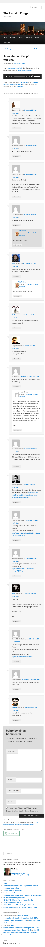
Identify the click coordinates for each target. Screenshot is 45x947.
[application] (22, 76)
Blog (5, 37)
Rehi (5, 883)
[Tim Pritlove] (7, 875)
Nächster (38, 49)
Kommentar (12, 751)
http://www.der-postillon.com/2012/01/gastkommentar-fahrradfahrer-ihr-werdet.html (25, 494)
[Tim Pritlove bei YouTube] (19, 872)
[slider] (37, 76)
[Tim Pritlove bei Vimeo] (15, 872)
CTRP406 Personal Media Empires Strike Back (19, 905)
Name (11, 779)
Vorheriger (7, 49)
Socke (14, 315)
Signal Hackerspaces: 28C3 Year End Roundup (20, 907)
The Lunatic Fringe (15, 13)
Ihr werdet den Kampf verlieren (14, 897)
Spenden (29, 37)
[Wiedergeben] (6, 76)
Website (10, 802)
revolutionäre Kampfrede (14, 68)
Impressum (7, 42)
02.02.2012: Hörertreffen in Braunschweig (18, 900)
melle (13, 263)
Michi (13, 594)
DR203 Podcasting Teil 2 (12, 902)
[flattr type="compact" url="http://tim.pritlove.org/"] (20, 874)
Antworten (16, 128)
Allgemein (35, 82)
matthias (15, 707)
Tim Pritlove (24, 82)
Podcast (6, 84)
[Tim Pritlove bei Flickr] (17, 872)
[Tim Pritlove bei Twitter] (12, 872)
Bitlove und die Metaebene (12, 890)
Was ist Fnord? (23, 915)
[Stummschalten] (32, 76)
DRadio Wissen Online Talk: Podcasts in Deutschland (22, 895)
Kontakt (37, 37)
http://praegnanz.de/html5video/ (22, 657)
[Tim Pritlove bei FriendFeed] (22, 872)
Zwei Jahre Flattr (9, 893)
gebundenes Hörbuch (25, 70)
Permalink (20, 86)
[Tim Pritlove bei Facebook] (24, 872)
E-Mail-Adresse (13, 790)
